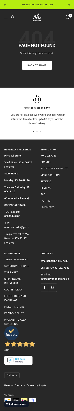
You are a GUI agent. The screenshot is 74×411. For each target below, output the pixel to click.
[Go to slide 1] (33, 131)
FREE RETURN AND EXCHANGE (15, 298)
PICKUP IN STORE (14, 306)
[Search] (12, 17)
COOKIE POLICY (13, 289)
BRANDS (45, 162)
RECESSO (46, 181)
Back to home (37, 65)
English (10, 375)
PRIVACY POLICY (14, 313)
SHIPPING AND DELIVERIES (12, 281)
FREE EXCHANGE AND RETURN (37, 4)
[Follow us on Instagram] (53, 287)
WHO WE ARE (48, 155)
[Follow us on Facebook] (45, 287)
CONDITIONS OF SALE (16, 266)
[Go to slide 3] (40, 131)
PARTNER (46, 200)
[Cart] (68, 17)
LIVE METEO (48, 207)
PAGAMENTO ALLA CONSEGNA (15, 321)
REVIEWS (46, 187)
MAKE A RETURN (50, 175)
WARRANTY (11, 272)
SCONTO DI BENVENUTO (54, 168)
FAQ (43, 194)
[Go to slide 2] (37, 131)
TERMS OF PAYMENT (16, 259)
